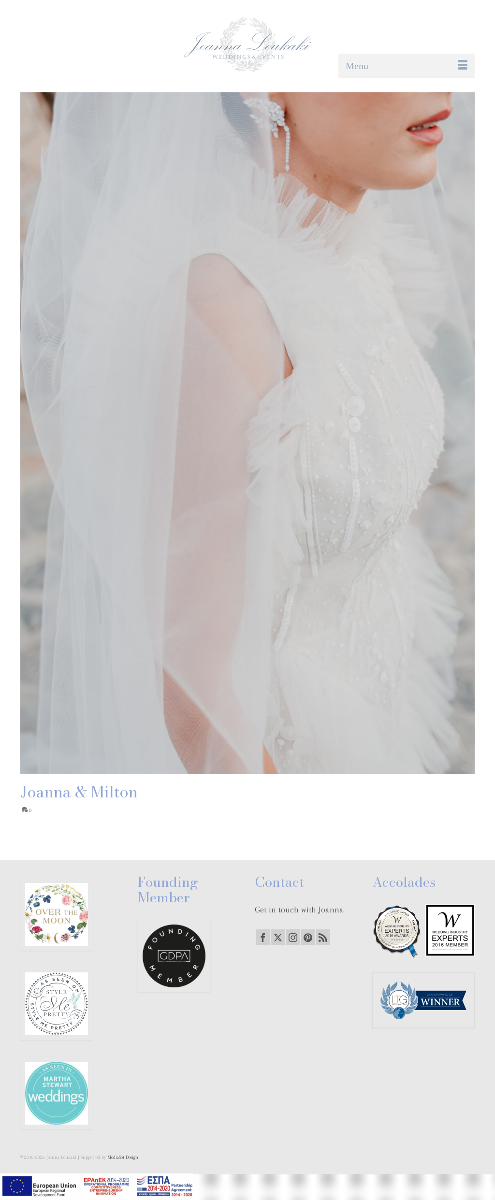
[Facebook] (263, 937)
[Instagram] (293, 937)
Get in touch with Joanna (299, 909)
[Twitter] (278, 937)
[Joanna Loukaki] (247, 44)
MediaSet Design (122, 1157)
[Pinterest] (308, 937)
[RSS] (323, 937)
